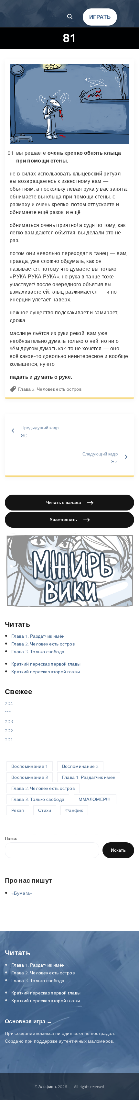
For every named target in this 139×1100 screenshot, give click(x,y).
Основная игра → (28, 1021)
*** (8, 712)
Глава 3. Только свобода (37, 651)
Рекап (17, 810)
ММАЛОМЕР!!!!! (95, 799)
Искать (118, 850)
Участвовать (63, 519)
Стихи (44, 810)
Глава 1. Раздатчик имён (38, 636)
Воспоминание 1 (29, 766)
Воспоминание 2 (80, 766)
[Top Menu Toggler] (129, 17)
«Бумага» (21, 893)
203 (9, 721)
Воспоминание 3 (29, 777)
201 (9, 739)
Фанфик (74, 810)
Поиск (11, 838)
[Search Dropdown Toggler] (69, 17)
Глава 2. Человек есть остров (49, 389)
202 (9, 730)
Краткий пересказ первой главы (45, 664)
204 (9, 703)
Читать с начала (63, 502)
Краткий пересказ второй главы (45, 672)
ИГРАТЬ (100, 17)
